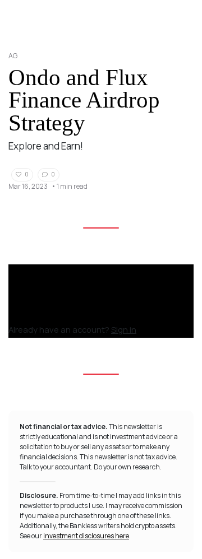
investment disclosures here (86, 536)
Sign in (123, 329)
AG (12, 55)
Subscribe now (41, 314)
